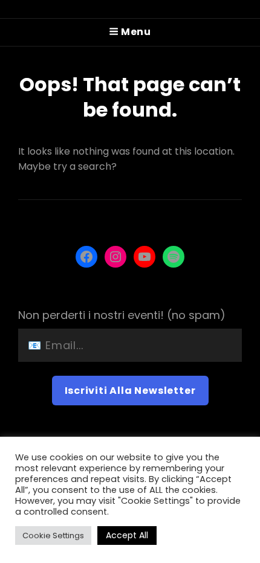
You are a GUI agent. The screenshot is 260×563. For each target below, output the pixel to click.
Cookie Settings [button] (53, 535)
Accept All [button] (127, 535)
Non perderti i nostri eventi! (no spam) (122, 315)
